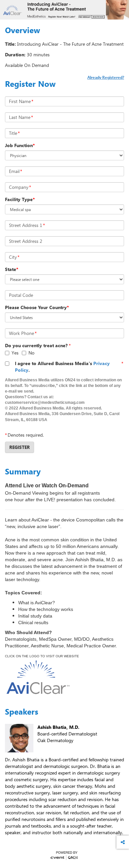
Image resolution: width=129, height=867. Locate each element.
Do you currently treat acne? (36, 345)
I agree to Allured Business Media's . (62, 366)
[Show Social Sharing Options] (122, 842)
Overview (22, 30)
